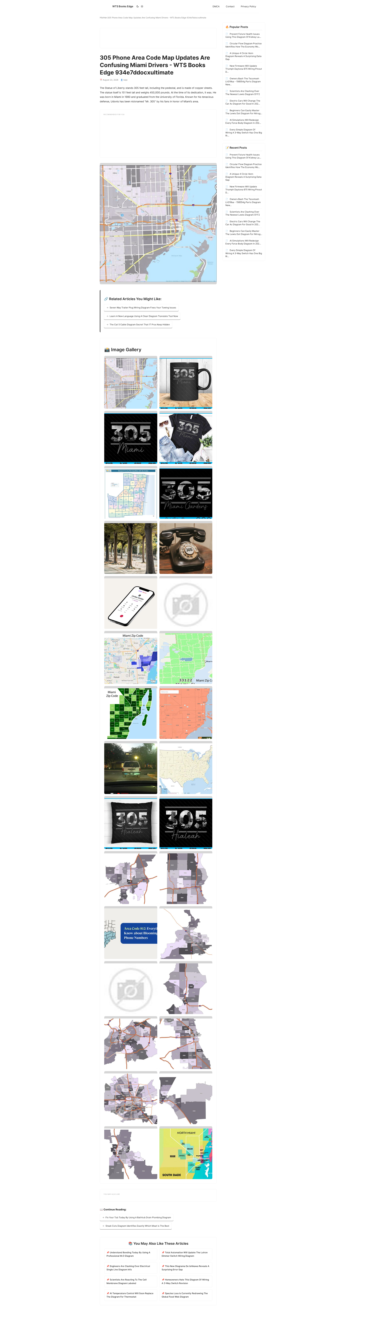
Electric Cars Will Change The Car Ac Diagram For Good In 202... (242, 102)
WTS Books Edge (122, 6)
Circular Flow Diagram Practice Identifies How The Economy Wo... (243, 45)
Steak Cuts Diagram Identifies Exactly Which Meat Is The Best (137, 1225)
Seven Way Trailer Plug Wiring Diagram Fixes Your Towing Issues (143, 307)
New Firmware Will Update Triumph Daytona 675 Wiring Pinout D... (243, 68)
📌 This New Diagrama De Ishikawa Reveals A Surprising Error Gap (185, 1268)
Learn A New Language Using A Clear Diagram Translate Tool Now (144, 316)
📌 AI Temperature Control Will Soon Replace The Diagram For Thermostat (130, 1295)
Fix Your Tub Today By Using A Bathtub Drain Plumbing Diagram (138, 1217)
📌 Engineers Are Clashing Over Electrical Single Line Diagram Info (128, 1268)
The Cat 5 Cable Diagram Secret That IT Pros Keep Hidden (140, 324)
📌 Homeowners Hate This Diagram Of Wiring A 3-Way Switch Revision (185, 1281)
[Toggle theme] (140, 6)
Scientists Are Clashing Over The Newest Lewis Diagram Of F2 (242, 92)
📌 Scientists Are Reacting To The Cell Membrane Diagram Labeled (127, 1281)
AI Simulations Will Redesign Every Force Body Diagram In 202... (243, 121)
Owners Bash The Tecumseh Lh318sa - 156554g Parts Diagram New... (243, 81)
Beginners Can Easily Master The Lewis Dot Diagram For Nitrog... (243, 112)
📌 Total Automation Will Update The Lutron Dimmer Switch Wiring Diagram (185, 1254)
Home (103, 17)
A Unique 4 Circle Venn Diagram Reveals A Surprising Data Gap (243, 56)
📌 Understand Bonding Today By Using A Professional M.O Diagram (128, 1254)
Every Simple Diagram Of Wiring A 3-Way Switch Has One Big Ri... (243, 132)
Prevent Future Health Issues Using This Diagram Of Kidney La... (243, 35)
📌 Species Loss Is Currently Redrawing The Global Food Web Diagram (185, 1295)
